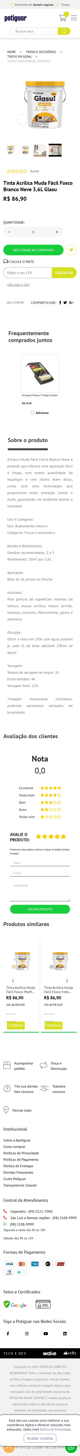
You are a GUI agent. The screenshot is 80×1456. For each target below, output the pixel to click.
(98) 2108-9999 (22, 1224)
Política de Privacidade (55, 1429)
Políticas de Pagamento (21, 1159)
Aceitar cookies (40, 1438)
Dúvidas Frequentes (18, 1172)
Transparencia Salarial (20, 1185)
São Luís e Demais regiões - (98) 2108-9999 (43, 1218)
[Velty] (70, 1353)
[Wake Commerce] (49, 1353)
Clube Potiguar (14, 1179)
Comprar (15, 1025)
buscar (64, 31)
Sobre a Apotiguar (16, 1140)
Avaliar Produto (40, 909)
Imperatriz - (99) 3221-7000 (31, 1211)
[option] (40, 384)
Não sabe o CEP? (18, 285)
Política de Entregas (18, 1166)
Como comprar (14, 1146)
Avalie (34, 171)
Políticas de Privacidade (21, 1153)
